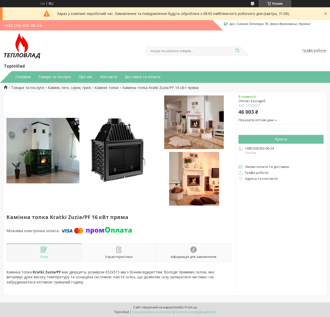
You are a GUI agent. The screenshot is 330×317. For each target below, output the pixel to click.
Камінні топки (107, 87)
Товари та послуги (54, 77)
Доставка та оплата (142, 77)
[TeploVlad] (22, 46)
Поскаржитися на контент (152, 312)
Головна (22, 77)
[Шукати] (237, 50)
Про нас (86, 77)
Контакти (108, 77)
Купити (281, 139)
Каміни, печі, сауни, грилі (69, 87)
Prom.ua (191, 307)
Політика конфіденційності (195, 312)
